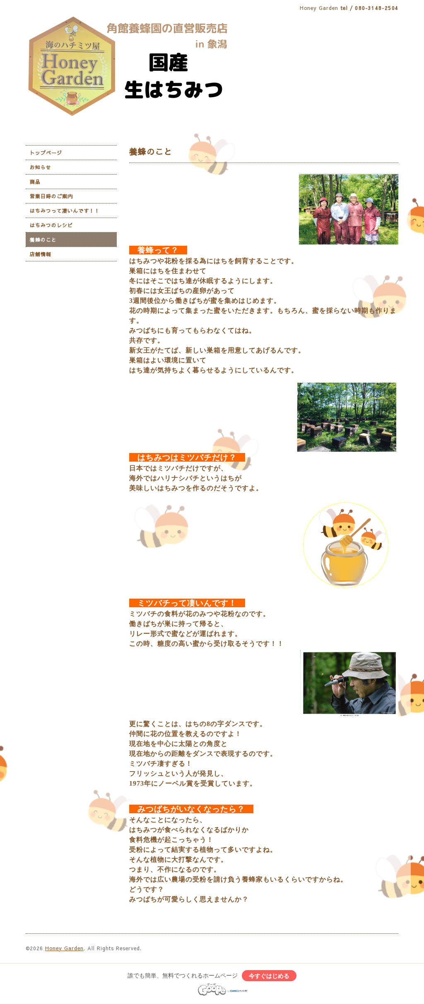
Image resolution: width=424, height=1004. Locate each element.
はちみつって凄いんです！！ (65, 210)
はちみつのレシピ (51, 225)
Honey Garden (64, 948)
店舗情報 (40, 254)
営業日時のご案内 (51, 196)
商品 (35, 181)
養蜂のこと (43, 239)
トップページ (46, 152)
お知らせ (40, 167)
